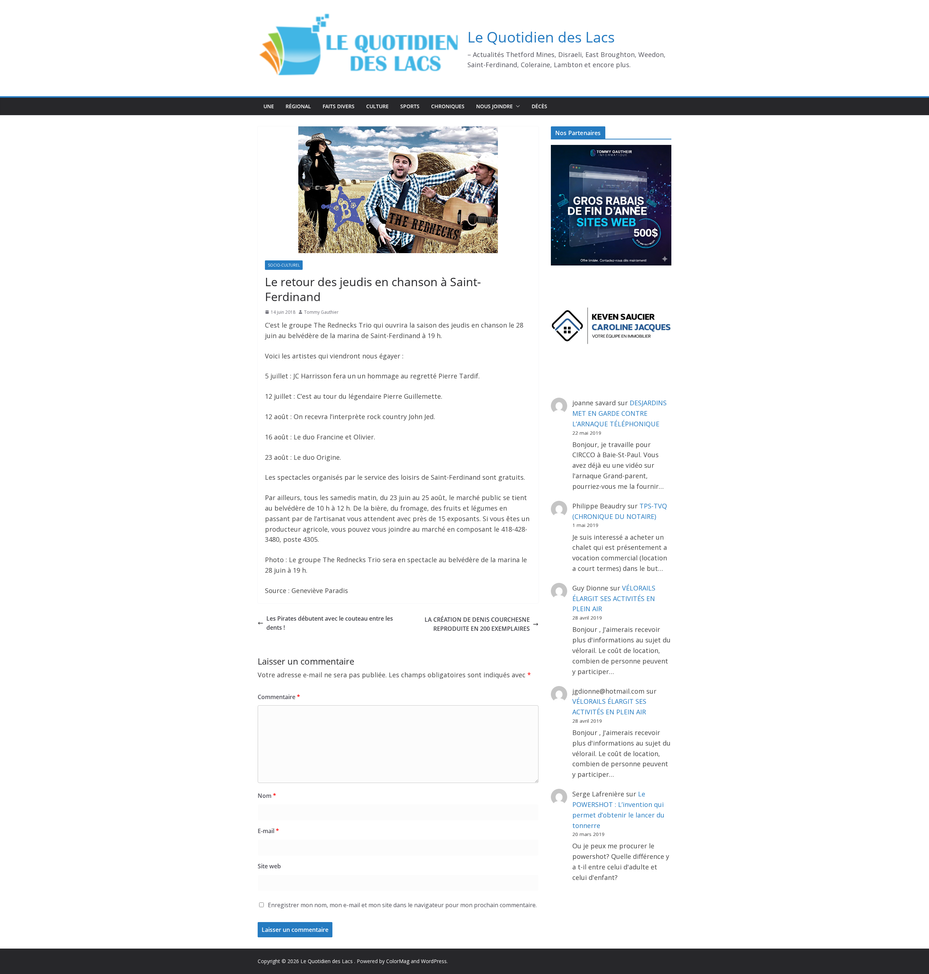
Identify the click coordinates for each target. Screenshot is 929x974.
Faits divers (339, 106)
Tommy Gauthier (321, 312)
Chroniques (447, 106)
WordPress (434, 961)
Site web (269, 866)
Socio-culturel (284, 265)
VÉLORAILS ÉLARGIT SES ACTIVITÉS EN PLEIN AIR (613, 598)
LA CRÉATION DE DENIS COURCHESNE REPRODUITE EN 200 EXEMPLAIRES (477, 624)
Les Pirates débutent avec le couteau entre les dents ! (329, 623)
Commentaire (279, 697)
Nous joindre (494, 106)
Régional (298, 106)
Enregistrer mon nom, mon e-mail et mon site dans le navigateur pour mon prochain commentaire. (402, 905)
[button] (516, 106)
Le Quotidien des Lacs (541, 37)
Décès (539, 106)
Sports (410, 106)
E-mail (268, 831)
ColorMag (397, 961)
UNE (268, 106)
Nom (267, 796)
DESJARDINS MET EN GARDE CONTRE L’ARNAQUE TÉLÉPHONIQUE (619, 413)
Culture (377, 106)
